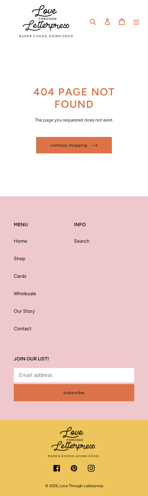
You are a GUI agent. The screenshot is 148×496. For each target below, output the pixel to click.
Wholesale (25, 294)
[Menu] (136, 21)
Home (20, 241)
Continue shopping (68, 145)
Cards (20, 276)
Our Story (24, 311)
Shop (19, 259)
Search (81, 241)
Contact (22, 329)
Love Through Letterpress (81, 486)
